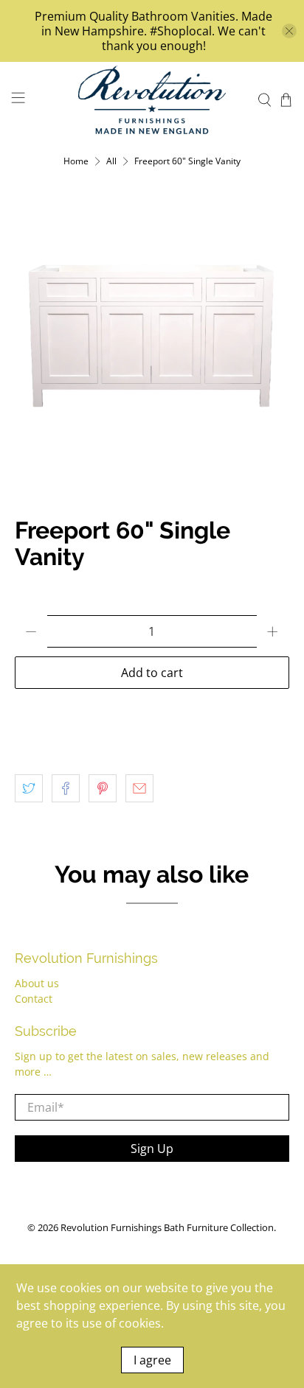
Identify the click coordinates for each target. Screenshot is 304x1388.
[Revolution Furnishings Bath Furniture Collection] (152, 100)
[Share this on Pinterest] (103, 788)
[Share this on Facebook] (66, 788)
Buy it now (152, 714)
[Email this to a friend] (139, 788)
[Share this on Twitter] (29, 788)
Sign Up (152, 1148)
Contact (33, 999)
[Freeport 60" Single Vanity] (152, 336)
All (111, 161)
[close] (289, 31)
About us (37, 983)
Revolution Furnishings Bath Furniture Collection (167, 1227)
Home (76, 161)
